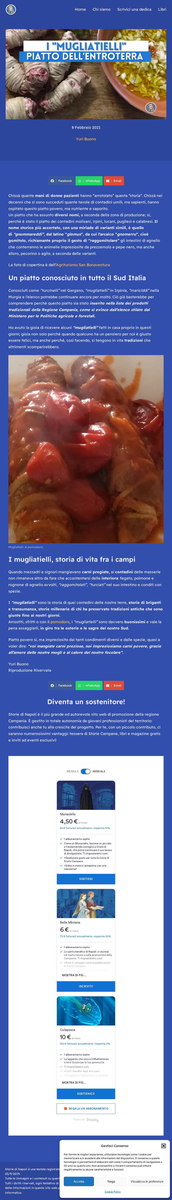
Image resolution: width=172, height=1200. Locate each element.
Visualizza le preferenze (147, 1181)
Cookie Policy (113, 1191)
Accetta (79, 1181)
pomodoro (60, 621)
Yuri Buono (86, 139)
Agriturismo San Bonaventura (83, 264)
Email (117, 181)
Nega (111, 1181)
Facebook (65, 181)
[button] (164, 1146)
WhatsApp (93, 181)
